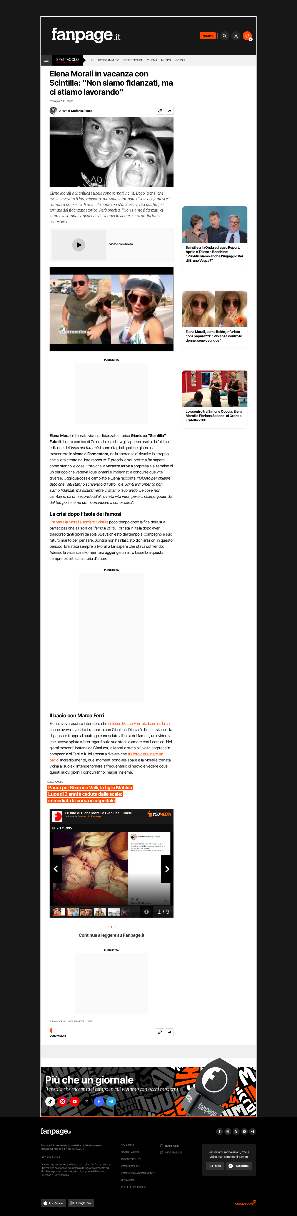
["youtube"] (75, 1102)
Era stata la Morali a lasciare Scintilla (79, 522)
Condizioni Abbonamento (138, 1173)
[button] (170, 111)
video (90, 1021)
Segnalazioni (130, 1152)
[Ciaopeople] (245, 1204)
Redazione (128, 1180)
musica (166, 60)
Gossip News (76, 1021)
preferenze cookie (134, 1187)
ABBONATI (208, 36)
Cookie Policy (130, 1166)
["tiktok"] (50, 1102)
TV (92, 60)
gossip (180, 60)
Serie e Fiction (133, 60)
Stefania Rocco (81, 111)
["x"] (87, 1102)
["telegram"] (111, 1102)
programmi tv (108, 60)
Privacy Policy (131, 1159)
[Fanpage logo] (80, 36)
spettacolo (67, 59)
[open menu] (46, 60)
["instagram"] (62, 1102)
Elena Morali (58, 1021)
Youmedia (127, 1145)
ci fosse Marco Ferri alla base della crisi (140, 723)
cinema (152, 60)
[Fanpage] (56, 1131)
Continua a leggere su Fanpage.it (111, 935)
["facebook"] (99, 1102)
